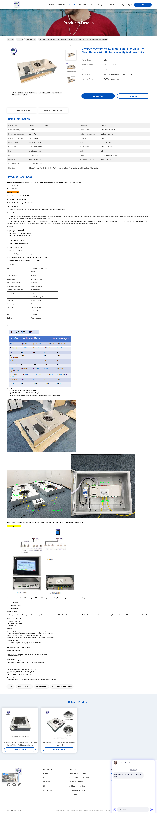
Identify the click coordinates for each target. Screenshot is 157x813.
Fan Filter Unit (31, 39)
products (71, 5)
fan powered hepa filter (62, 686)
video (92, 5)
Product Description (53, 111)
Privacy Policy (11, 810)
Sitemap (20, 810)
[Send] (151, 809)
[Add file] (114, 809)
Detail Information (22, 111)
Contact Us (47, 790)
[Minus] (151, 762)
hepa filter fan (24, 686)
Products (20, 39)
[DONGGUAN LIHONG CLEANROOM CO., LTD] (17, 4)
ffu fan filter (41, 686)
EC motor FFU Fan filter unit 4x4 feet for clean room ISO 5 (59, 744)
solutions (82, 5)
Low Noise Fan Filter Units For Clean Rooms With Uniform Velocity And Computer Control (20, 744)
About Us (46, 773)
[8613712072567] (9, 785)
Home (51, 5)
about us (61, 5)
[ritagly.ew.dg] (20, 785)
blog (100, 5)
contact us (110, 5)
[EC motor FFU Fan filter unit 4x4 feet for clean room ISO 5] (59, 724)
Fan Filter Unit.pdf (13, 185)
